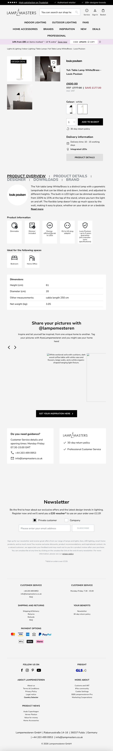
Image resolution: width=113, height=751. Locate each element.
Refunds (31, 617)
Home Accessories (31, 720)
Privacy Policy (31, 691)
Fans (86, 22)
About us (31, 685)
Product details (70, 176)
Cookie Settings (82, 691)
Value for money (31, 717)
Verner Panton (31, 714)
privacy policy (67, 553)
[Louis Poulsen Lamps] (82, 61)
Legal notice (31, 694)
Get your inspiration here (54, 413)
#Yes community (82, 688)
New (84, 29)
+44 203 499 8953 (25, 452)
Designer (16, 179)
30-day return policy (82, 614)
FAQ (31, 597)
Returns (31, 614)
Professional (56, 35)
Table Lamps (41, 48)
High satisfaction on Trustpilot (33, 2)
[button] (19, 96)
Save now (62, 41)
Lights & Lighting (14, 48)
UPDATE (84, 42)
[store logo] (21, 12)
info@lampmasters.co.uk (28, 458)
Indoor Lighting (28, 48)
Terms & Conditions (31, 688)
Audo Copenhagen (31, 711)
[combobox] (60, 12)
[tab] (28, 176)
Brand (72, 179)
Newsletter (82, 611)
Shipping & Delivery (31, 611)
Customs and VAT (82, 685)
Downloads (45, 179)
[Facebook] (22, 670)
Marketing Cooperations (82, 697)
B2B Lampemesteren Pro (82, 694)
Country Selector (31, 697)
